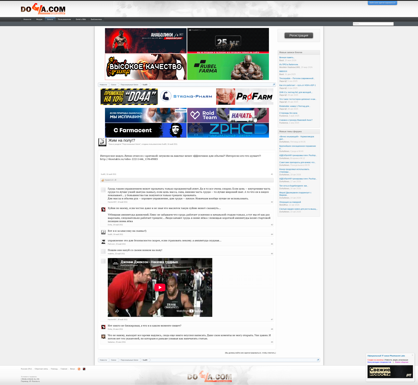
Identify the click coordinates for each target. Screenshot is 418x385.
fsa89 (164, 144)
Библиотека (96, 19)
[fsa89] (102, 142)
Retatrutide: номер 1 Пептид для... (295, 106)
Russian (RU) (26, 369)
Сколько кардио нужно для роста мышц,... (298, 209)
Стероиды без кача (288, 113)
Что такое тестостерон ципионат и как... (298, 99)
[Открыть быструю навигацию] (274, 85)
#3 (272, 225)
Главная (64, 369)
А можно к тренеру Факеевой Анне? (296, 120)
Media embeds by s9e (30, 379)
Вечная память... (287, 57)
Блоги (50, 19)
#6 (272, 254)
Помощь (54, 369)
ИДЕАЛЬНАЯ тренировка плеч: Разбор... (298, 155)
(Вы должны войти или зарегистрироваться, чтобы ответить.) (250, 353)
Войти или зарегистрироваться (382, 3)
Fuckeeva (283, 116)
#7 (272, 319)
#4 (272, 234)
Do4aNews (284, 142)
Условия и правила (29, 377)
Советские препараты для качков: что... (297, 162)
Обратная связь (41, 369)
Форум (39, 19)
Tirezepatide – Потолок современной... (297, 78)
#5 (272, 244)
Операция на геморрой (290, 202)
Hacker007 (112, 202)
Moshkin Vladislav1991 (289, 67)
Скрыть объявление (412, 355)
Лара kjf (283, 81)
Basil (281, 60)
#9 (272, 342)
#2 (272, 202)
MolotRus (283, 205)
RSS (79, 369)
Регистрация (298, 35)
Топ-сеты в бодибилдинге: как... (293, 186)
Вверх (72, 369)
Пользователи (64, 19)
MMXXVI (283, 71)
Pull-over (111, 244)
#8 (272, 329)
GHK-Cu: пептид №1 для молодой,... (296, 92)
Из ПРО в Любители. (288, 64)
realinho (111, 254)
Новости (27, 19)
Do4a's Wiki (81, 19)
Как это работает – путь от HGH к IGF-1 (297, 85)
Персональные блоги (131, 144)
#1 (272, 174)
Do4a (110, 225)
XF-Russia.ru (34, 381)
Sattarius (111, 342)
